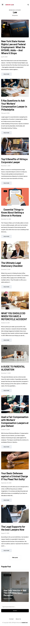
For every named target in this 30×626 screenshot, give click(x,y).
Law (5, 22)
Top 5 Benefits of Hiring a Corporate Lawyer (14, 161)
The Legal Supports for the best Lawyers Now (13, 528)
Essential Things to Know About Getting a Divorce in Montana (12, 212)
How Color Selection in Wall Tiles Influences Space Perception (15, 592)
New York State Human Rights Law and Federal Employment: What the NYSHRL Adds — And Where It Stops (13, 47)
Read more (6, 74)
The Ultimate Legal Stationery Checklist (12, 264)
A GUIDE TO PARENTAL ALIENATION (13, 368)
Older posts (15, 557)
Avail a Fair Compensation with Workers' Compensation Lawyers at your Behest (14, 421)
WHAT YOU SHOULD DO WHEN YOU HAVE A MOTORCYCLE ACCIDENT (14, 316)
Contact (11, 619)
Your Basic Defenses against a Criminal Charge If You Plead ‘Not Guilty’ (14, 476)
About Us (18, 619)
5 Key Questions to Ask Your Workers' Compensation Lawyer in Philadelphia (14, 105)
